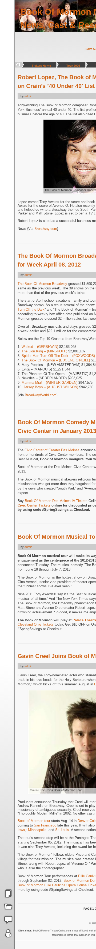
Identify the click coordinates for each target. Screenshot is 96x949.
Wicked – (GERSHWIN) (40, 347)
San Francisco (45, 825)
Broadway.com (45, 229)
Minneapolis (37, 830)
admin (28, 96)
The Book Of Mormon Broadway (42, 284)
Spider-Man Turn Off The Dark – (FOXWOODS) (58, 356)
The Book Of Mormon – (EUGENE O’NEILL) (56, 360)
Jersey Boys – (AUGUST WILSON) (50, 387)
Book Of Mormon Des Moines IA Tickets (56, 501)
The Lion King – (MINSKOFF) (44, 351)
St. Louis (62, 830)
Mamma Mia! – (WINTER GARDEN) (49, 383)
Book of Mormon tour (34, 821)
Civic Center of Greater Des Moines (52, 450)
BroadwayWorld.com (41, 395)
